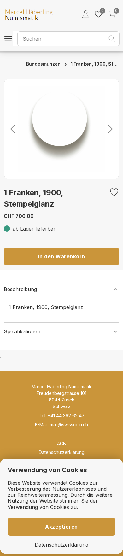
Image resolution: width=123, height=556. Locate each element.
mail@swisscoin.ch (69, 424)
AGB (61, 443)
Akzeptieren (61, 527)
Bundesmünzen (43, 64)
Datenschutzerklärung (62, 452)
